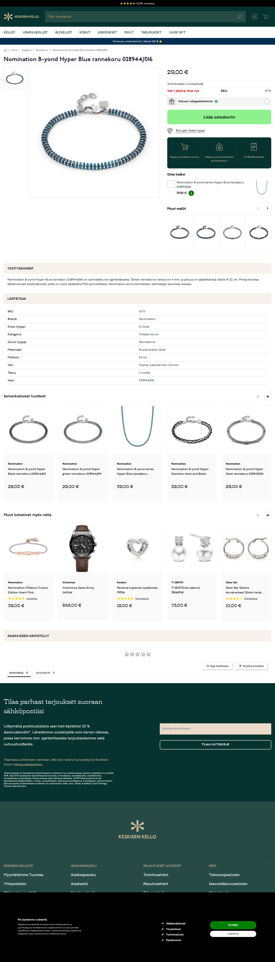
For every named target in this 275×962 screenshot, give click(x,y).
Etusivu (5, 50)
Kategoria (27, 50)
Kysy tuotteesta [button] (219, 666)
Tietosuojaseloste (224, 875)
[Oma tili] (255, 17)
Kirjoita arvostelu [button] (253, 666)
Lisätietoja (16, 299)
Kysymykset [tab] (43, 672)
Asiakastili (79, 884)
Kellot (9, 32)
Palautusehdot (155, 884)
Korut (85, 32)
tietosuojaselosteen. (28, 764)
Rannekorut (42, 50)
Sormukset (107, 32)
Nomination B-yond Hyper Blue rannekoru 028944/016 (80, 50)
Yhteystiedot (15, 884)
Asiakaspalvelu (83, 875)
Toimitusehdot (155, 875)
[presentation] (168, 98)
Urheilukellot (35, 32)
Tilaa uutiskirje (215, 744)
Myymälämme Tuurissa (23, 875)
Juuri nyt (177, 32)
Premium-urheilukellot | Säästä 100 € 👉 (137, 41)
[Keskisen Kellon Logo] (21, 17)
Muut (129, 32)
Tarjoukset (151, 32)
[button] (267, 396)
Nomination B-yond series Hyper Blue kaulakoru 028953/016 (210, 185)
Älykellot (63, 32)
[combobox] (145, 16)
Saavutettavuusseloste (228, 884)
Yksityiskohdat (20, 268)
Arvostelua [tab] (16, 672)
